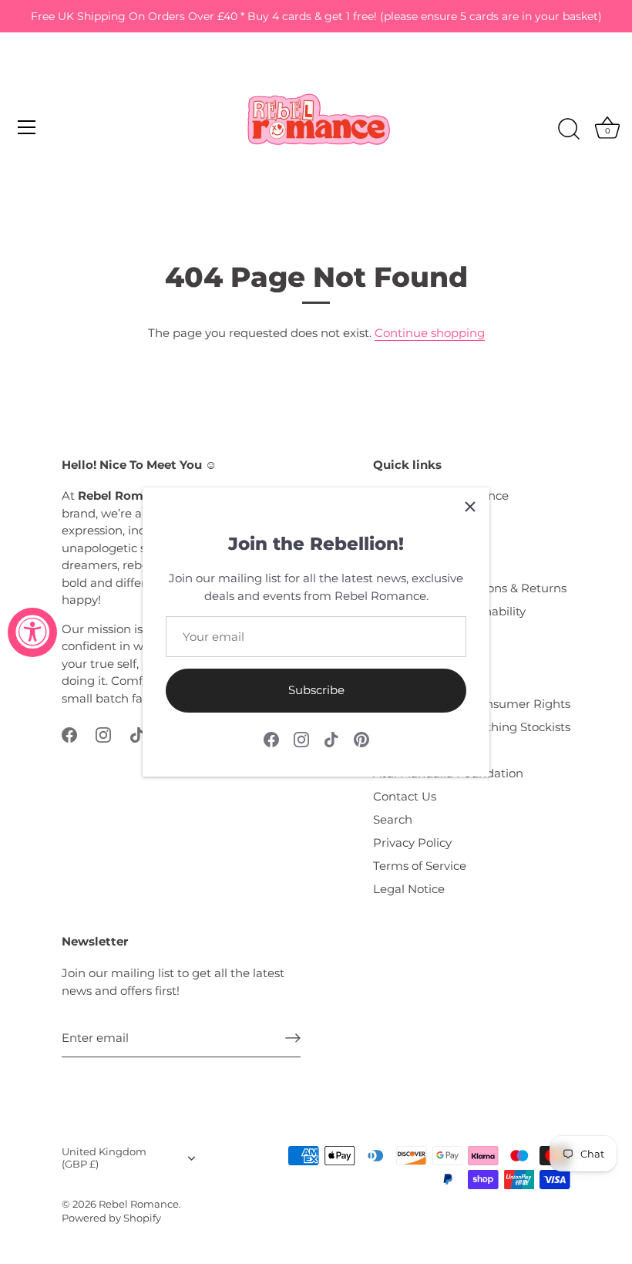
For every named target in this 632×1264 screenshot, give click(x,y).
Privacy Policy (412, 842)
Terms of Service (419, 865)
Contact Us (404, 796)
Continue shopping (430, 332)
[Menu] (27, 127)
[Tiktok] (331, 738)
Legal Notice (409, 888)
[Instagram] (301, 738)
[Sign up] (293, 1037)
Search (392, 819)
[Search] (569, 130)
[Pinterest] (361, 738)
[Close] (470, 507)
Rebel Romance (139, 1204)
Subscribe (316, 690)
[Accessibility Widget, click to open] (32, 632)
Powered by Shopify (111, 1218)
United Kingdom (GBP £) (104, 1158)
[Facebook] (271, 738)
